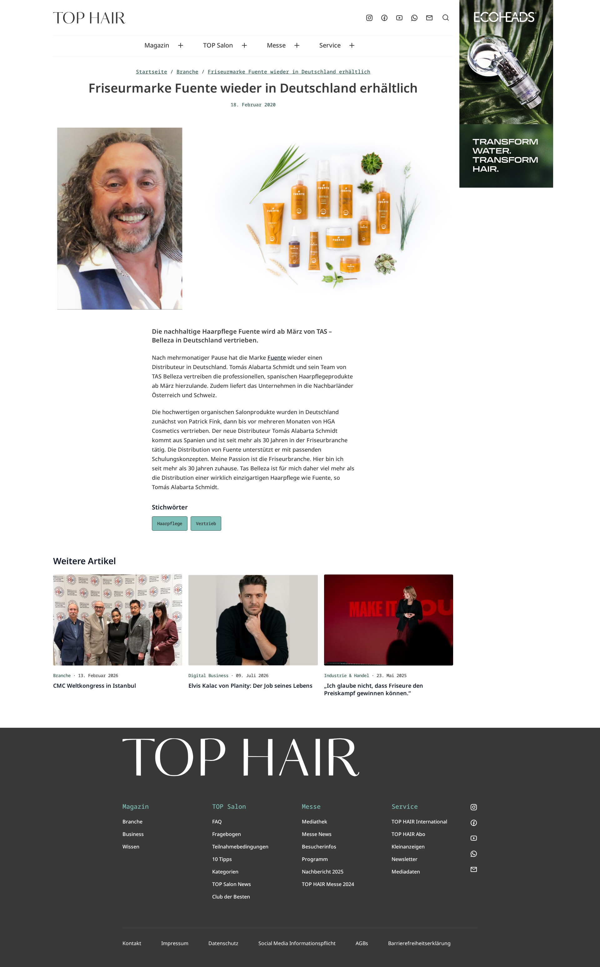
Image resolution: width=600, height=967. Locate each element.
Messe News (317, 834)
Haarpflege (169, 523)
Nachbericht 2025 (322, 871)
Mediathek (314, 821)
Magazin (156, 45)
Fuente (277, 357)
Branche (187, 71)
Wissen (130, 846)
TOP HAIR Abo (408, 834)
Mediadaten (406, 871)
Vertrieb (206, 523)
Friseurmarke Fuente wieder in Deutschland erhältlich (289, 71)
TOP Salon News (231, 884)
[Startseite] (89, 18)
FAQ (217, 821)
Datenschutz (223, 943)
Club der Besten (231, 896)
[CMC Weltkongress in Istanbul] (117, 620)
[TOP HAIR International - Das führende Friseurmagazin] (240, 757)
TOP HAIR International (419, 821)
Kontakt (131, 943)
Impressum (174, 943)
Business (133, 834)
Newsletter (405, 859)
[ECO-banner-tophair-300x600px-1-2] (506, 94)
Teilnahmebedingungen (240, 846)
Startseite (151, 71)
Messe (276, 45)
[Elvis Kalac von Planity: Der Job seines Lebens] (253, 620)
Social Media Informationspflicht (297, 943)
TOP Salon (218, 45)
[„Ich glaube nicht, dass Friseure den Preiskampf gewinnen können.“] (388, 620)
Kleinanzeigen (408, 846)
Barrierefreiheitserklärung (419, 943)
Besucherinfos (319, 846)
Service (330, 45)
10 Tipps (222, 859)
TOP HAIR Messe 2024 (328, 884)
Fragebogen (226, 834)
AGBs (362, 943)
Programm (315, 859)
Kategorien (225, 871)
